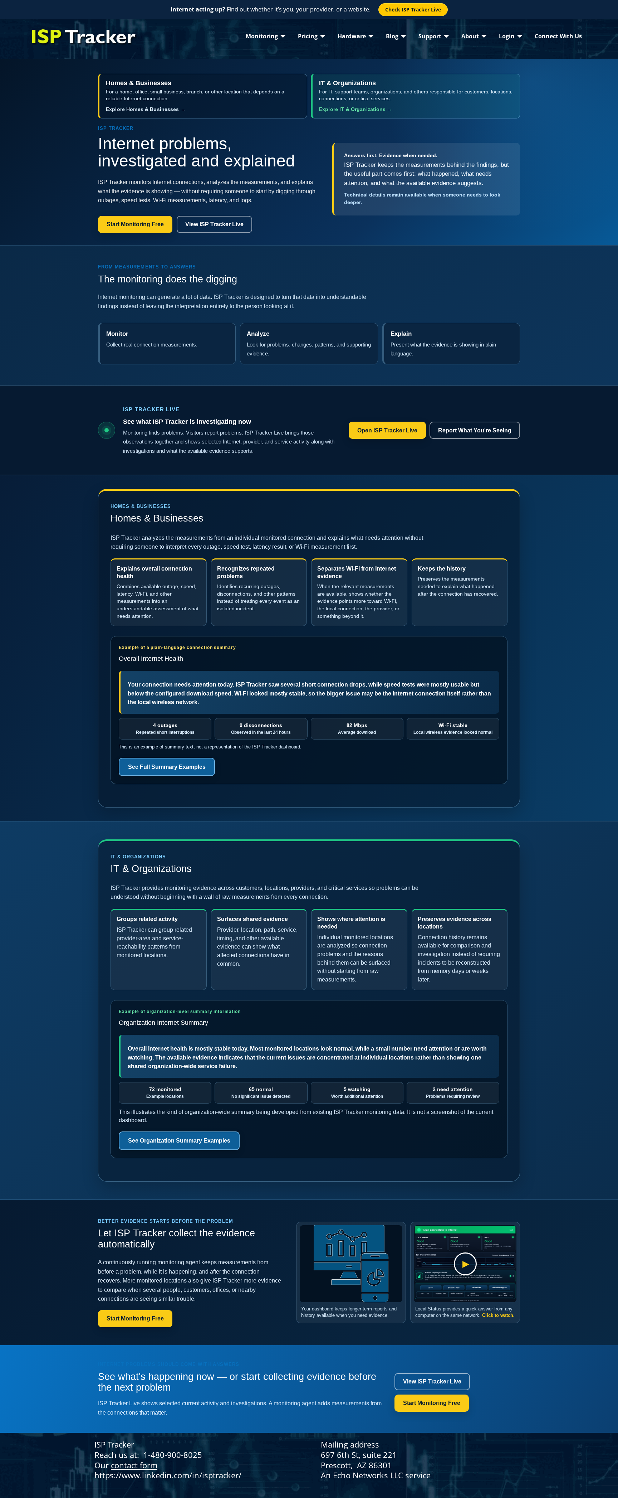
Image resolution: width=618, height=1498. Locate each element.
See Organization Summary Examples (179, 1141)
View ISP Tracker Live (214, 224)
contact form (134, 1465)
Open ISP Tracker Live (387, 430)
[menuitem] (265, 35)
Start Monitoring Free (135, 224)
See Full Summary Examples (167, 767)
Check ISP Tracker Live (413, 9)
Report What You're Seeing (474, 430)
